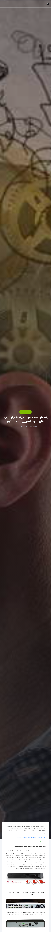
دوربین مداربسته (25, 412)
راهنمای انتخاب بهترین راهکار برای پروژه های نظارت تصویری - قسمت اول (31, 837)
